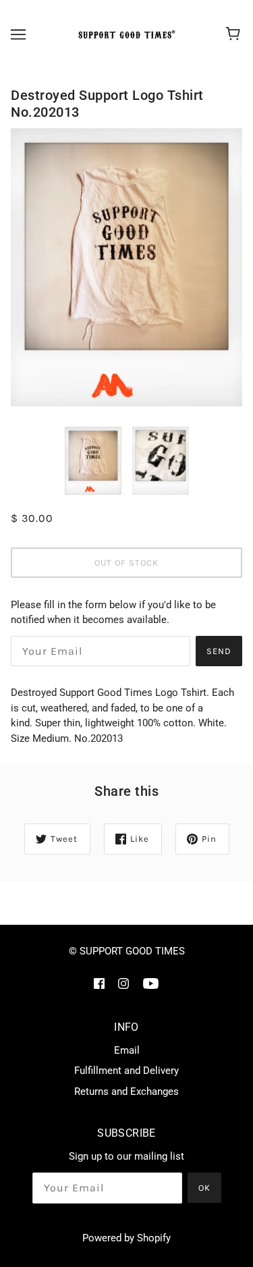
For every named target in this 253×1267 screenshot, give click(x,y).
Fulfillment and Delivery (126, 1070)
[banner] (124, 34)
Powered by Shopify (126, 1238)
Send (218, 651)
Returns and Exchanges (126, 1091)
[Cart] (235, 34)
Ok (204, 1188)
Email (127, 1050)
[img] (99, 983)
